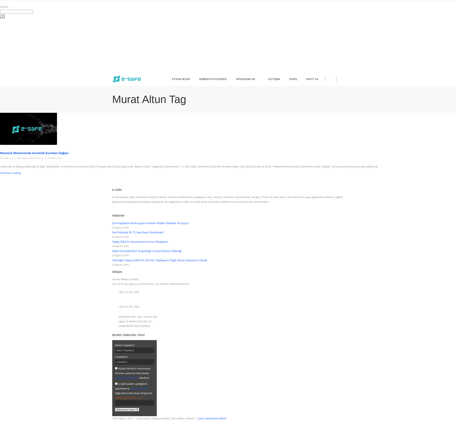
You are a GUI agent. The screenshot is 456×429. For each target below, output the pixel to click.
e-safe (6, 158)
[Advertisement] (228, 45)
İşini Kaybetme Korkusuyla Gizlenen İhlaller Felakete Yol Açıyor (150, 223)
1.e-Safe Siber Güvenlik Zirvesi (28, 158)
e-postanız (121, 356)
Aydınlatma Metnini (127, 377)
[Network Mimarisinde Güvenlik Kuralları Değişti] (28, 128)
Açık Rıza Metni (139, 388)
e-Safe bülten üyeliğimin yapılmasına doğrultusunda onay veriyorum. (134, 388)
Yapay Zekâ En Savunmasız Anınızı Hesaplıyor (140, 241)
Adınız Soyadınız (125, 345)
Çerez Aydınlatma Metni (212, 418)
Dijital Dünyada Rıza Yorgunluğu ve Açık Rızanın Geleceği (147, 251)
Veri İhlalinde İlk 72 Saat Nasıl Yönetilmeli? (138, 232)
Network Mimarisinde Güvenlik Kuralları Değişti (34, 153)
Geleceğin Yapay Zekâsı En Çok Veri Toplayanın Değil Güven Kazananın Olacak (159, 260)
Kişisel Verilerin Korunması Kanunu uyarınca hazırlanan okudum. (133, 373)
